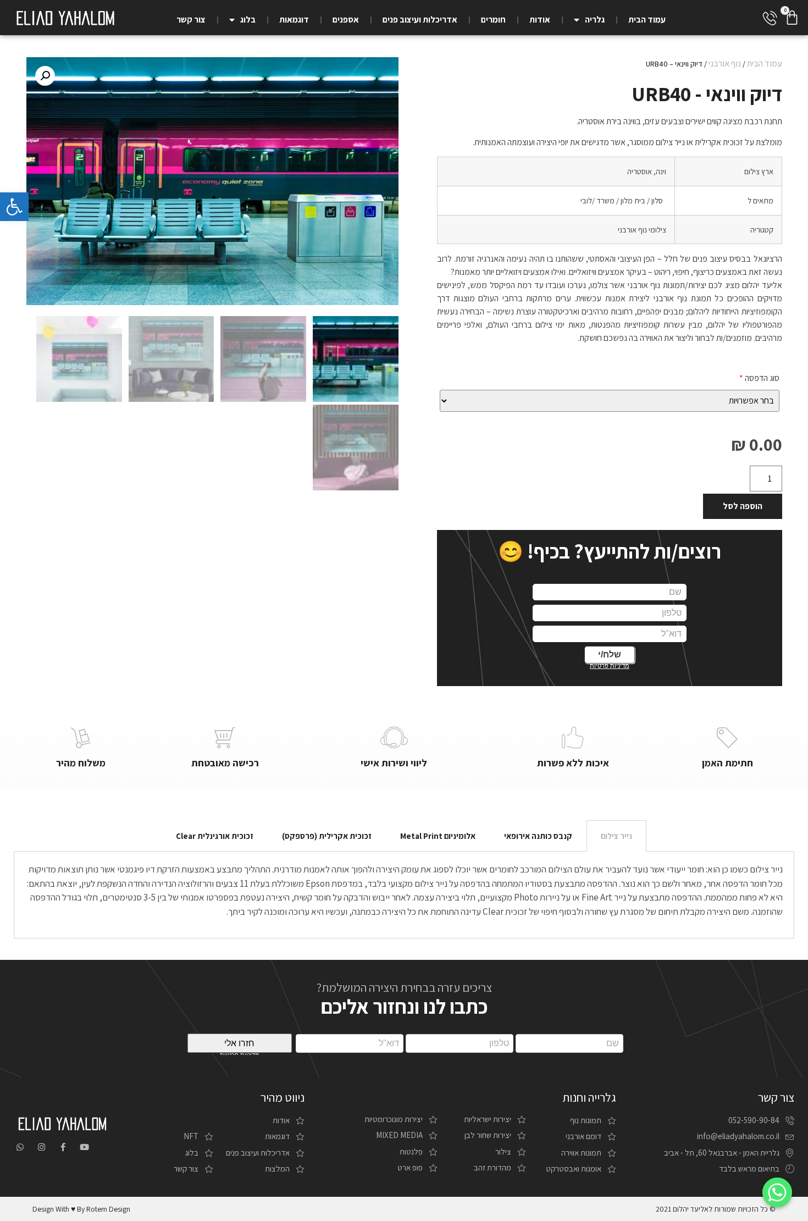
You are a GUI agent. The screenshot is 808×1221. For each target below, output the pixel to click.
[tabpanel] (404, 895)
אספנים (346, 19)
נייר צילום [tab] (616, 836)
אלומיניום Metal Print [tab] (437, 836)
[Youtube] (84, 1147)
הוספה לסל (742, 506)
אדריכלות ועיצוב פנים (420, 19)
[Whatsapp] (20, 1147)
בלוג (248, 19)
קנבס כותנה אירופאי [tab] (538, 836)
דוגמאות (294, 19)
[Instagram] (41, 1147)
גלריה (595, 19)
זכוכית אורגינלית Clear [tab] (214, 836)
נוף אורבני (725, 63)
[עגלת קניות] (792, 17)
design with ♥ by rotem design (81, 1209)
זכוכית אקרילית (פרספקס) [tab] (327, 836)
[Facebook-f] (63, 1147)
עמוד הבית (647, 19)
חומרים (493, 19)
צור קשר (191, 19)
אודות (539, 19)
